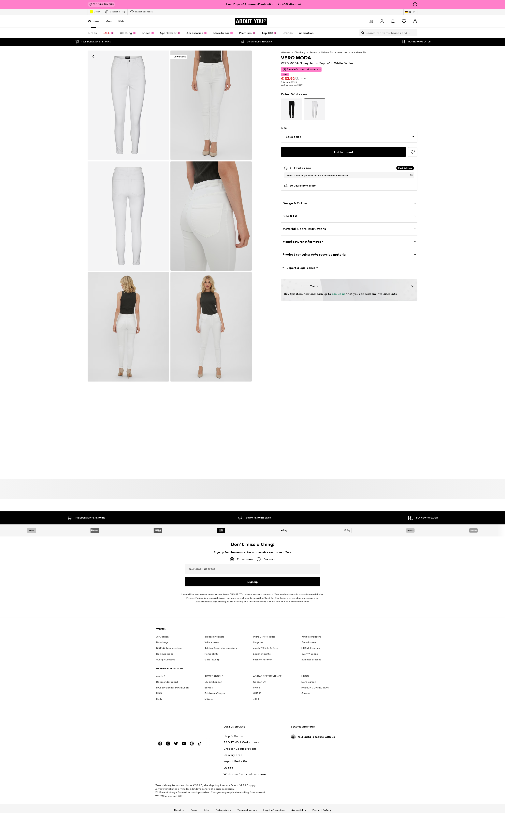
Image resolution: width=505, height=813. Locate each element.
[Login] (382, 21)
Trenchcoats (308, 642)
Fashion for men (262, 659)
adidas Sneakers (214, 636)
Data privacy (223, 810)
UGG (159, 693)
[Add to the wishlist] (412, 152)
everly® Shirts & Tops (265, 648)
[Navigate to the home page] (177, 728)
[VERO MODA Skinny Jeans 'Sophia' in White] (128, 216)
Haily (159, 699)
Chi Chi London (213, 682)
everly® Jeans (309, 654)
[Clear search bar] (414, 32)
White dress (212, 642)
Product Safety (321, 810)
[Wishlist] (404, 21)
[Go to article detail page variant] (291, 109)
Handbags (162, 642)
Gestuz (305, 693)
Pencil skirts (212, 654)
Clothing (300, 52)
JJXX (256, 699)
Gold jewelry (212, 659)
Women (93, 21)
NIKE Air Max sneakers (169, 648)
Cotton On (259, 682)
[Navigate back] (93, 56)
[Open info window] (415, 4)
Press (194, 810)
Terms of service (247, 810)
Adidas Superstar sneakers (221, 648)
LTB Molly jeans (310, 648)
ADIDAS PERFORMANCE (267, 676)
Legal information (274, 810)
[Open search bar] (361, 33)
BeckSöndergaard (167, 682)
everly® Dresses (165, 659)
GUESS (257, 693)
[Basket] (415, 21)
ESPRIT (209, 687)
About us (179, 810)
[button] (349, 137)
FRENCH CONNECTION (315, 687)
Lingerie (258, 642)
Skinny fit (327, 52)
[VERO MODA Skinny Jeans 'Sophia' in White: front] (128, 105)
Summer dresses (311, 659)
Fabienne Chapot (215, 693)
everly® (160, 676)
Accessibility (298, 810)
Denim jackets (164, 654)
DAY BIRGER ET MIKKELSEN (172, 687)
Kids (121, 21)
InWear (209, 699)
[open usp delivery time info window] (411, 175)
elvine (256, 687)
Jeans (313, 52)
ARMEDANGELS (214, 676)
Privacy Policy (194, 598)
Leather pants (262, 654)
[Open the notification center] (393, 21)
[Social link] (160, 743)
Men (109, 21)
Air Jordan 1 (163, 636)
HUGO (305, 676)
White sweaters (311, 636)
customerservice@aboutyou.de (214, 601)
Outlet (97, 11)
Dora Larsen (308, 682)
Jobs (206, 810)
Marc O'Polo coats (264, 636)
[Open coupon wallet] (370, 21)
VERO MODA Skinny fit (351, 52)
